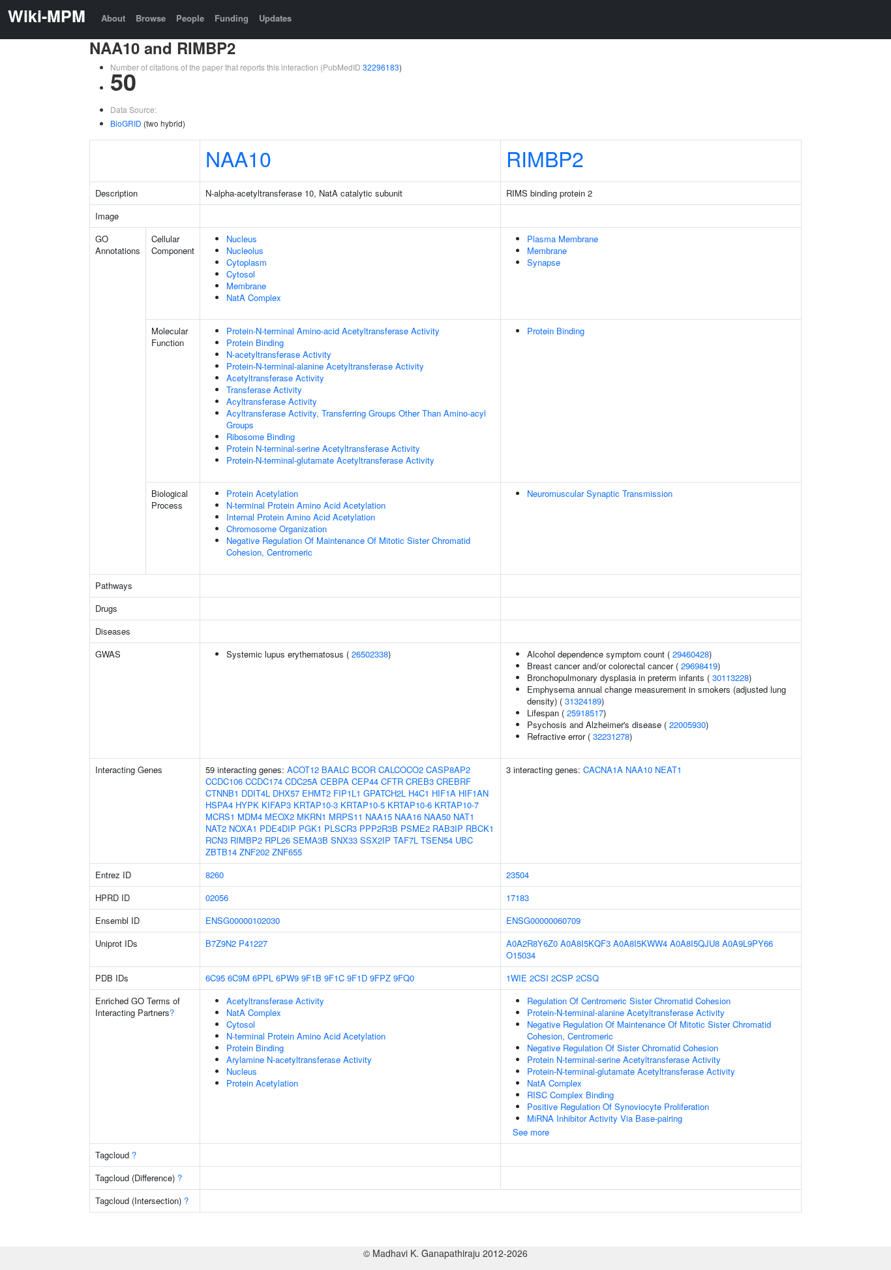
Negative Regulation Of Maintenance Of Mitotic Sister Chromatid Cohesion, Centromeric (348, 546)
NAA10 (238, 158)
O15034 (521, 955)
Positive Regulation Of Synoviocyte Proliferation (618, 1106)
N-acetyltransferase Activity (278, 354)
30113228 (730, 677)
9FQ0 (403, 978)
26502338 (370, 654)
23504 (517, 874)
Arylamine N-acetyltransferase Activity (299, 1059)
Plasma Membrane (562, 238)
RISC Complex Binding (570, 1094)
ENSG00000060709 (543, 920)
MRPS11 (346, 816)
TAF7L (405, 840)
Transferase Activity (264, 389)
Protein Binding (255, 342)
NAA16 (408, 816)
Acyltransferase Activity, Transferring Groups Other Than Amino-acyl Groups (356, 419)
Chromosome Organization (276, 528)
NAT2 (215, 828)
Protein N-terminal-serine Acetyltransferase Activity (323, 448)
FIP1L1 (347, 793)
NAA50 (437, 816)
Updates (275, 18)
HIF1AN (474, 793)
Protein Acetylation (262, 493)
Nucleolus (245, 250)
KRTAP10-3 (316, 805)
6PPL (262, 978)
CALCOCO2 (400, 769)
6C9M (239, 978)
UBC (464, 840)
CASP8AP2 (448, 769)
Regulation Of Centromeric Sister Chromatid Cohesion (629, 1000)
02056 (216, 897)
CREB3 (420, 781)
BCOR (364, 769)
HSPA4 (219, 805)
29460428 (690, 654)
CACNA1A (603, 769)
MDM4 (249, 816)
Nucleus (241, 238)
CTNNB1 (222, 793)
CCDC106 (224, 781)
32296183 (381, 66)
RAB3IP (447, 828)
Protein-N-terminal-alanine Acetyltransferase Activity (325, 366)
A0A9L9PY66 (747, 943)
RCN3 (216, 840)
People (190, 18)
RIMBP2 (545, 158)
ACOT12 (303, 769)
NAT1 (463, 816)
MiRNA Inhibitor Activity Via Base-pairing (604, 1118)
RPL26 (277, 840)
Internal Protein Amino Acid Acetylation (300, 517)
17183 (517, 897)
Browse (151, 18)
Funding (232, 18)
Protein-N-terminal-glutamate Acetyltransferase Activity (330, 460)
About (113, 18)
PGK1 (310, 828)
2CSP (562, 978)
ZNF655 (287, 852)
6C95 (215, 978)
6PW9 (287, 978)
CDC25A (301, 781)
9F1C (334, 978)
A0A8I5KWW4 (640, 943)
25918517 (585, 712)
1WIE (516, 978)
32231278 (611, 736)
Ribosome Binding (260, 436)
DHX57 (286, 793)
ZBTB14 (221, 852)
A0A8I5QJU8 (694, 943)
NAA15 (378, 816)
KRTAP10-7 (456, 805)
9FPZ (380, 978)
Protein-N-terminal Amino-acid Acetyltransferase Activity (333, 331)
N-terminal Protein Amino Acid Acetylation (305, 505)
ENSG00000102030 (242, 920)
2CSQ (587, 978)
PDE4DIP (278, 828)
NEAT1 (668, 769)
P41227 (253, 943)
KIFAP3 (276, 805)
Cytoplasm (246, 262)
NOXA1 (243, 828)
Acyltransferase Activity (271, 401)
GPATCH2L (384, 793)
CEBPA (334, 781)
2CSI (539, 978)
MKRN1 (311, 816)
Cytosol (240, 274)
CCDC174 (263, 781)
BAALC (335, 769)
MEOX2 (279, 816)
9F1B (311, 978)
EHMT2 (316, 793)
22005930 (687, 724)
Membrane (246, 285)
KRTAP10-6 (409, 805)
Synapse (543, 262)
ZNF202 (254, 852)
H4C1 (418, 793)
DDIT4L (255, 793)
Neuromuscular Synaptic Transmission (599, 493)
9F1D (357, 978)
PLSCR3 (340, 828)
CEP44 (365, 781)
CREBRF (453, 781)
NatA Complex (253, 297)
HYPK (247, 805)
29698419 (699, 665)
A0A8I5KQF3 (585, 943)
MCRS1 (220, 816)
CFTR (392, 781)
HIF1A (444, 793)
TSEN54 (437, 840)
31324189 (583, 701)
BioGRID (126, 123)
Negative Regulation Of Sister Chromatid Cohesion (622, 1047)
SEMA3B (310, 840)
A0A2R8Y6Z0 (532, 943)
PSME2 (415, 828)
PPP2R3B (378, 828)
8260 (214, 874)
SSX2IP (375, 840)
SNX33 (344, 840)
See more (531, 1132)
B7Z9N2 (220, 943)
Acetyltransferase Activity (275, 378)
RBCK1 (480, 828)
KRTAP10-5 (362, 805)
